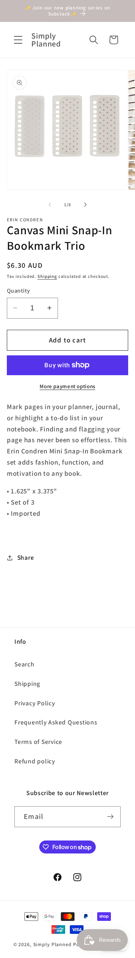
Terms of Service (38, 741)
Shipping (47, 276)
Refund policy (34, 761)
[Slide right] (85, 205)
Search (24, 664)
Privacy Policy (34, 703)
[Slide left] (50, 205)
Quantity (18, 290)
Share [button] (25, 557)
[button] (18, 40)
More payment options (67, 386)
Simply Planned (52, 944)
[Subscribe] (110, 816)
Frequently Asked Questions (55, 722)
